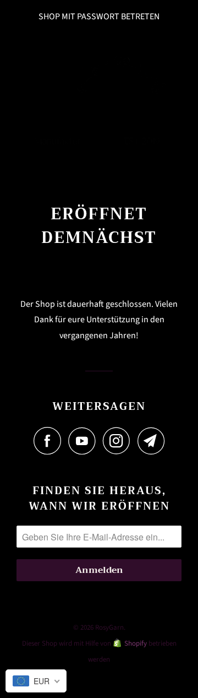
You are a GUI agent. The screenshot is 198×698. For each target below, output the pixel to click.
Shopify (135, 643)
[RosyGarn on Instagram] (119, 440)
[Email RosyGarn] (151, 440)
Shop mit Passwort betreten (99, 16)
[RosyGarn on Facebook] (50, 440)
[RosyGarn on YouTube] (84, 440)
